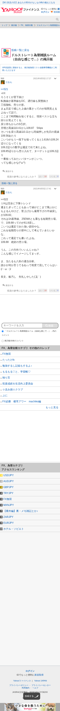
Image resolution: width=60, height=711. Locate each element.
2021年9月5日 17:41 (42, 189)
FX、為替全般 (27, 25)
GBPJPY (8, 487)
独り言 (6, 377)
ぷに (5, 395)
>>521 (4, 89)
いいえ (54, 176)
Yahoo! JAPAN (40, 681)
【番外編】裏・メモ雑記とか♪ (20, 511)
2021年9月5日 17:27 (42, 78)
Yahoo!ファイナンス (22, 681)
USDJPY (8, 475)
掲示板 (14, 25)
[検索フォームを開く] (57, 19)
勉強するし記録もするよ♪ (17, 365)
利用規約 (25, 688)
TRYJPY (8, 493)
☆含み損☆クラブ (12, 389)
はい (43, 176)
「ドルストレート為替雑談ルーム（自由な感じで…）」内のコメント (29, 333)
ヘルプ (35, 688)
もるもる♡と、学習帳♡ (16, 371)
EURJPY (8, 523)
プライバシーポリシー (18, 685)
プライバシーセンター (41, 685)
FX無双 (6, 353)
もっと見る (52, 407)
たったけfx (8, 359)
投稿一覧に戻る (20, 50)
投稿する (29, 696)
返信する (9, 171)
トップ (4, 25)
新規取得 (39, 675)
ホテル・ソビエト (13, 528)
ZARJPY (8, 517)
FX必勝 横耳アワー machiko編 (21, 401)
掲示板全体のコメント (14, 341)
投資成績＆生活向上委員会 (17, 383)
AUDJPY (8, 481)
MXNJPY (8, 505)
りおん (8, 82)
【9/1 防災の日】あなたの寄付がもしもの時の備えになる (28, 2)
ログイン (45, 12)
